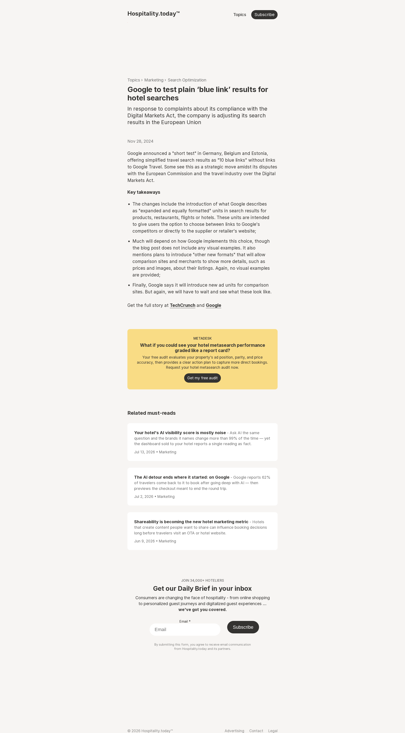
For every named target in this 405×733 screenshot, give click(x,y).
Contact (256, 731)
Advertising (234, 731)
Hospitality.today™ (153, 13)
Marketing (153, 80)
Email (185, 621)
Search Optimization (187, 80)
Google (213, 305)
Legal (273, 731)
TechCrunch (182, 305)
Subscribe (264, 14)
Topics (239, 14)
